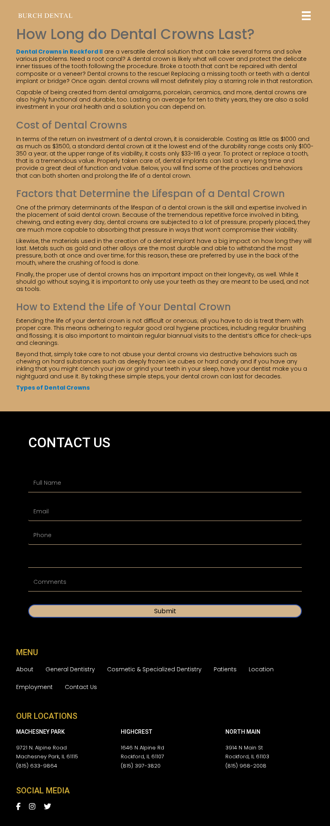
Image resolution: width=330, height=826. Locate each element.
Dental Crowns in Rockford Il (59, 52)
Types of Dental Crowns (53, 388)
